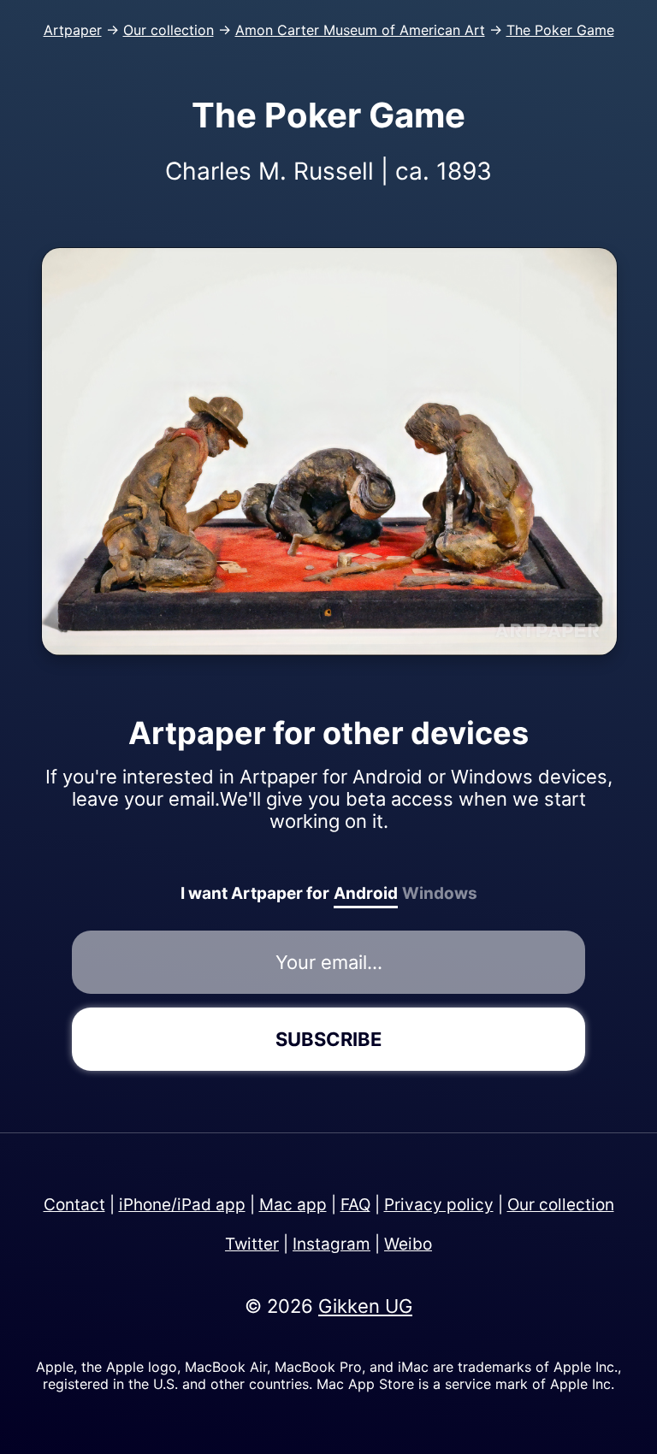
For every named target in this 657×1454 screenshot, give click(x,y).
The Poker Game (560, 29)
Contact (74, 1205)
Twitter (252, 1244)
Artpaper (73, 29)
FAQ (355, 1205)
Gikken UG (365, 1306)
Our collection (168, 29)
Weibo (408, 1244)
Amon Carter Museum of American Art (360, 29)
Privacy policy (439, 1205)
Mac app (293, 1205)
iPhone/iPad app (182, 1205)
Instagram (331, 1244)
